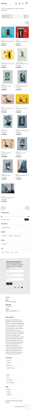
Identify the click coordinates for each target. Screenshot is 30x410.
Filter (27, 219)
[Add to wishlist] (13, 40)
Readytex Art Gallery (6, 227)
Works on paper (17, 235)
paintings (3, 40)
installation (9, 394)
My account (9, 365)
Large (12, 252)
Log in (8, 377)
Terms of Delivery (10, 382)
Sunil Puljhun (4, 244)
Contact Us (9, 362)
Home (3, 8)
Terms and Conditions (19, 406)
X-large (16, 252)
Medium (7, 252)
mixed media (18, 62)
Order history (10, 380)
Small (3, 252)
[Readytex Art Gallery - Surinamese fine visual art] (4, 3)
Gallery (8, 375)
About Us (9, 360)
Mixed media (4, 235)
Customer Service (11, 368)
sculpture (9, 392)
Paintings (10, 235)
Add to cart (12, 28)
